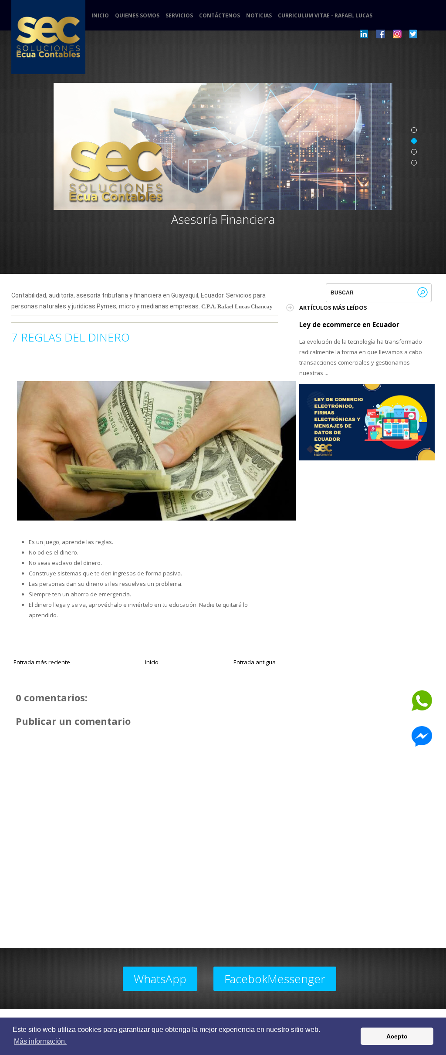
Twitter (413, 34)
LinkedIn (364, 34)
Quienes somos (137, 15)
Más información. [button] (40, 1041)
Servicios (179, 15)
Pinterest (397, 34)
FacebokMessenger (274, 979)
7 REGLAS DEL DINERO (70, 337)
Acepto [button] (397, 1036)
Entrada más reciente (42, 662)
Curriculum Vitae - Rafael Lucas (325, 15)
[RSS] (430, 34)
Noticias (259, 15)
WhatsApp (160, 979)
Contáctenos (219, 15)
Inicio (100, 15)
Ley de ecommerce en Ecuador (349, 324)
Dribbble (380, 34)
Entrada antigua (254, 662)
